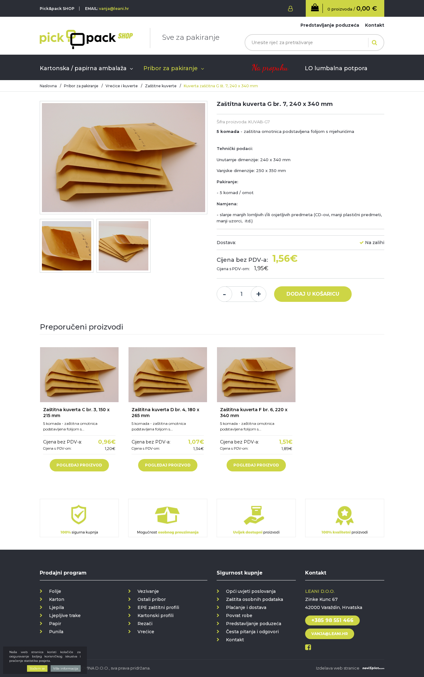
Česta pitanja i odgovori (252, 631)
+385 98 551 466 (332, 620)
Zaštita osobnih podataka (254, 599)
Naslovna (48, 86)
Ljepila (56, 607)
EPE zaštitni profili (158, 607)
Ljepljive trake (65, 615)
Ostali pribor (152, 599)
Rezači (145, 623)
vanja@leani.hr (114, 8)
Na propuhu (270, 67)
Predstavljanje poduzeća (329, 25)
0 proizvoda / (352, 8)
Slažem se (37, 668)
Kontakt (374, 25)
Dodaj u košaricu (312, 294)
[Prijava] (289, 8)
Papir (55, 623)
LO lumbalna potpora (336, 68)
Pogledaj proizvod (79, 465)
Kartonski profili (156, 615)
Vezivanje (148, 591)
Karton (56, 599)
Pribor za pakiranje (170, 68)
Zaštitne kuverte (161, 86)
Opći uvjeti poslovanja (251, 591)
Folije (55, 591)
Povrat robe (239, 615)
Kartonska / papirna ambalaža (83, 68)
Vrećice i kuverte (122, 86)
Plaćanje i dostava (246, 607)
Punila (56, 631)
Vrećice (146, 631)
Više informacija (65, 668)
